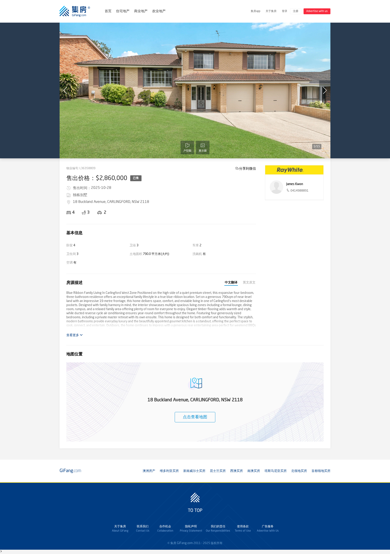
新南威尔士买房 (194, 471)
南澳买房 (253, 471)
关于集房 (271, 11)
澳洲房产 (149, 471)
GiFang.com (185, 543)
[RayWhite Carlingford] (294, 170)
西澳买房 (236, 471)
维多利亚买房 (169, 471)
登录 (284, 11)
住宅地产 (123, 11)
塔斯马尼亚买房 (276, 471)
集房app (255, 11)
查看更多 (73, 335)
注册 (295, 11)
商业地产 (141, 11)
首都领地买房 (320, 471)
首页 (108, 11)
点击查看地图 (195, 417)
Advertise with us (317, 11)
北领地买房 (299, 471)
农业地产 (159, 11)
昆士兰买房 (218, 471)
